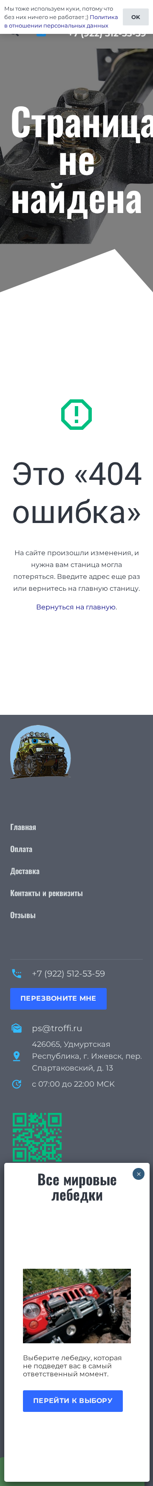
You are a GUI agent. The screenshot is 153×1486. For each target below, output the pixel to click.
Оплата (21, 848)
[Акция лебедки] (77, 1306)
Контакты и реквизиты (46, 892)
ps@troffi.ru (57, 1028)
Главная (23, 826)
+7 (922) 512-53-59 (68, 974)
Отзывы (23, 914)
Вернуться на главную (76, 607)
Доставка (25, 870)
